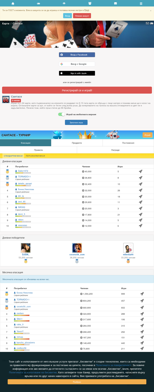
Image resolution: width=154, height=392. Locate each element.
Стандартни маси (13, 155)
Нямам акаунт (82, 15)
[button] (77, 73)
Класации (25, 142)
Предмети (77, 142)
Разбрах (77, 381)
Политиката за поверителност (113, 365)
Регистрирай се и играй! (77, 90)
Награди (115, 149)
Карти (5, 23)
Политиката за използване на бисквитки (33, 372)
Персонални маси (35, 155)
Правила (38, 149)
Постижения (128, 142)
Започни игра (76, 122)
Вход (67, 15)
